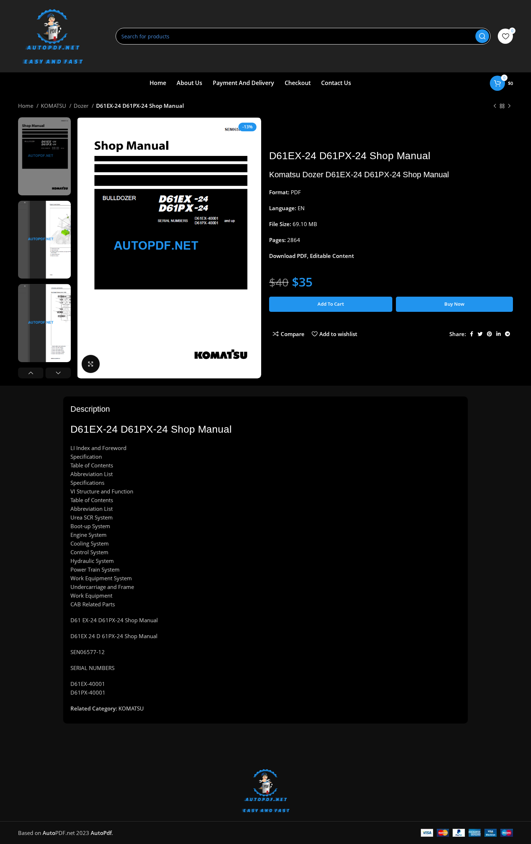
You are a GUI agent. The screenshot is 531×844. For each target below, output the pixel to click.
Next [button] (58, 373)
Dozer (82, 105)
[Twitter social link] (480, 334)
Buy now (454, 304)
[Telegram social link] (507, 334)
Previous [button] (30, 373)
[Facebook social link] (471, 334)
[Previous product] (494, 106)
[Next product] (509, 106)
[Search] (482, 36)
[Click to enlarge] (91, 364)
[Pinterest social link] (489, 334)
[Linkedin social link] (498, 334)
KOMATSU (54, 105)
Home (26, 105)
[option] (44, 156)
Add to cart (331, 304)
